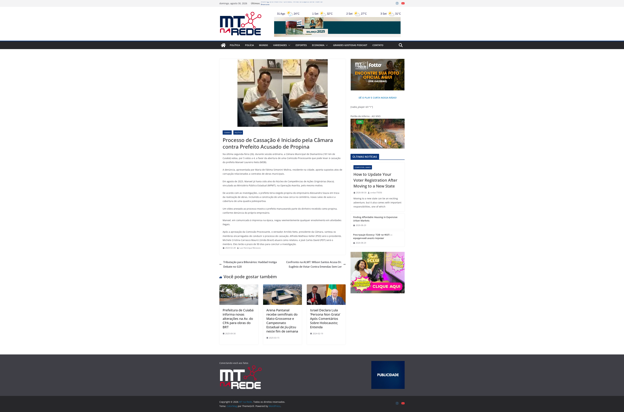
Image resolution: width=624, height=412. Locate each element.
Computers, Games (363, 167)
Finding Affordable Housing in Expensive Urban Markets (375, 219)
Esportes (301, 45)
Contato (377, 45)
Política (235, 45)
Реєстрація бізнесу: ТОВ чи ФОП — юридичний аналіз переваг (372, 236)
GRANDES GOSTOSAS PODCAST (350, 45)
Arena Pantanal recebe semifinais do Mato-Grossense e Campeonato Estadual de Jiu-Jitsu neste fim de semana (282, 320)
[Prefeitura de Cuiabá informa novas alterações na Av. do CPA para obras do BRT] (238, 286)
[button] (288, 45)
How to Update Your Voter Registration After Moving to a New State (375, 180)
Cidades (227, 132)
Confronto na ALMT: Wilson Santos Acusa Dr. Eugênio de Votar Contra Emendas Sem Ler (314, 264)
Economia (318, 45)
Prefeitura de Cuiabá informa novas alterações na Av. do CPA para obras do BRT (238, 318)
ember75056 (376, 192)
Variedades (280, 45)
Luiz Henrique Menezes (250, 247)
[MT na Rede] (223, 45)
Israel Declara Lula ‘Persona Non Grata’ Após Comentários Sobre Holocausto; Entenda (325, 318)
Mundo (263, 45)
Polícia (249, 45)
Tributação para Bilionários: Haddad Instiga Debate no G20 (250, 264)
